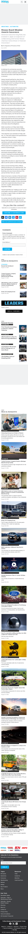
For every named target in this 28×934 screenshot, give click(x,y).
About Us (3, 926)
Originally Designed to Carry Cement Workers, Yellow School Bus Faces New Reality (13, 774)
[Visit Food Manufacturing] (10, 847)
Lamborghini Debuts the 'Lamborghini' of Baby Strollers (13, 660)
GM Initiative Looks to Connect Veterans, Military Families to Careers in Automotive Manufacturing (9, 284)
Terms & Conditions (8, 928)
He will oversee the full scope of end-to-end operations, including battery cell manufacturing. (13, 609)
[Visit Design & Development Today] (3, 847)
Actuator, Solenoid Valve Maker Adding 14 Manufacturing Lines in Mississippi (12, 830)
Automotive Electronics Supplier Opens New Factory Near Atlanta (13, 688)
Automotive (14, 26)
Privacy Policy (23, 926)
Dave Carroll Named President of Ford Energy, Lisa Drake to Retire (13, 605)
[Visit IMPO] (24, 847)
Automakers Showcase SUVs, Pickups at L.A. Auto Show (8, 348)
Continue (7, 249)
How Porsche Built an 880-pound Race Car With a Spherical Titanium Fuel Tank (13, 634)
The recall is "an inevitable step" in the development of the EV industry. (10, 805)
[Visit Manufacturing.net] (10, 850)
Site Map (15, 929)
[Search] (21, 2)
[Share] (6, 217)
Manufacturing (6, 685)
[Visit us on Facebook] (10, 924)
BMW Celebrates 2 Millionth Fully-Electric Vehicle (12, 548)
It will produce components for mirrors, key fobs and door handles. (13, 691)
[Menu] (25, 2)
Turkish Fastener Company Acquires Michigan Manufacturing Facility (8, 275)
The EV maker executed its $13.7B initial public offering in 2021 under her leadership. (12, 523)
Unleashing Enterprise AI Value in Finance (12, 433)
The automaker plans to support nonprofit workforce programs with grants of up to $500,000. (13, 496)
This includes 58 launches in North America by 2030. (12, 579)
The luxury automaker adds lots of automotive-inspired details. (12, 663)
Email (2, 860)
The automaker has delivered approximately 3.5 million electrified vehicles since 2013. (13, 551)
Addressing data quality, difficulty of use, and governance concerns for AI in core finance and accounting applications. (12, 436)
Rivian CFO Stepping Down (8, 291)
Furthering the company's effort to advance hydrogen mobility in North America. (11, 721)
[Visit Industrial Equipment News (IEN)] (17, 847)
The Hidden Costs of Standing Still (7, 357)
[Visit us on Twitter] (13, 924)
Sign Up (5, 867)
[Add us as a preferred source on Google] (20, 217)
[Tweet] (13, 217)
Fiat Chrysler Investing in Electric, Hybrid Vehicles (8, 328)
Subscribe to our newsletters (14, 212)
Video (3, 572)
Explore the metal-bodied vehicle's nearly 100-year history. (13, 777)
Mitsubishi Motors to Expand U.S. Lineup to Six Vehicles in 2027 (13, 746)
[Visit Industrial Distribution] (3, 850)
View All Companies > (14, 311)
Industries (5, 26)
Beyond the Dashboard (7, 266)
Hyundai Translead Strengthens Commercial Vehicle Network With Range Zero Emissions (13, 718)
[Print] (2, 217)
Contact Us (9, 926)
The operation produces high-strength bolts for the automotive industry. (13, 465)
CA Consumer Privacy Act (20, 928)
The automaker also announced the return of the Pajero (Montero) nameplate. (13, 749)
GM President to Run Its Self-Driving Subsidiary (9, 337)
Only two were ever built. (7, 636)
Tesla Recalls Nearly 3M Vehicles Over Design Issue (13, 802)
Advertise (16, 926)
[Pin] (16, 217)
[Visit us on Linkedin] (17, 924)
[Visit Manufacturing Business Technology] (17, 850)
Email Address (6, 242)
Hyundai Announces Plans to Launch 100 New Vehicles (13, 576)
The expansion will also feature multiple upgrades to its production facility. (13, 833)
